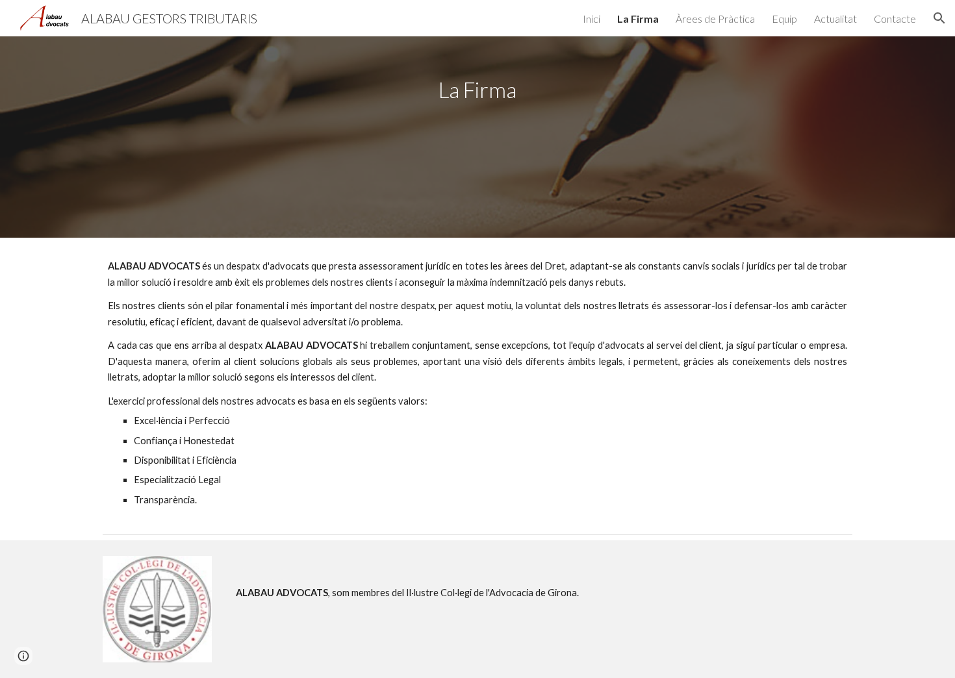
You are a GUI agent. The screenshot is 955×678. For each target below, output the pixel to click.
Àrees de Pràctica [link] (715, 18)
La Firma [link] (638, 18)
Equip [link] (784, 18)
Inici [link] (591, 18)
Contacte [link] (895, 18)
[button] (939, 18)
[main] (477, 137)
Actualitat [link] (835, 18)
